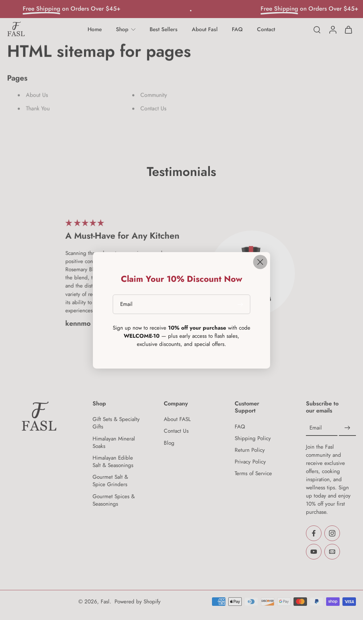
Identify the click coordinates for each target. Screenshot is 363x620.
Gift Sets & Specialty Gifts (116, 423)
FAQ (237, 29)
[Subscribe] (347, 428)
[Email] (332, 551)
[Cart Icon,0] (348, 29)
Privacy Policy (250, 462)
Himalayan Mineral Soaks (114, 442)
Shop (122, 29)
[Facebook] (314, 533)
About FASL (177, 419)
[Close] (260, 262)
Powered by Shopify (138, 601)
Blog (169, 442)
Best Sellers (164, 29)
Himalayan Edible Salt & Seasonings (113, 461)
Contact (266, 29)
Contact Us (153, 108)
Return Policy (250, 450)
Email (315, 427)
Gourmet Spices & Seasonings (114, 500)
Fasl (105, 601)
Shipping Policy (253, 438)
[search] (317, 29)
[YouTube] (314, 551)
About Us (37, 95)
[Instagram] (332, 533)
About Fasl (205, 29)
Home (95, 29)
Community (153, 95)
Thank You (38, 108)
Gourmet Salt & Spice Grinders (110, 480)
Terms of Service (253, 473)
